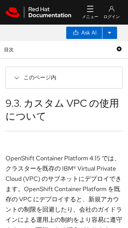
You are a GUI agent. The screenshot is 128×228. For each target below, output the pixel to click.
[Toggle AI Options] (109, 33)
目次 (10, 49)
